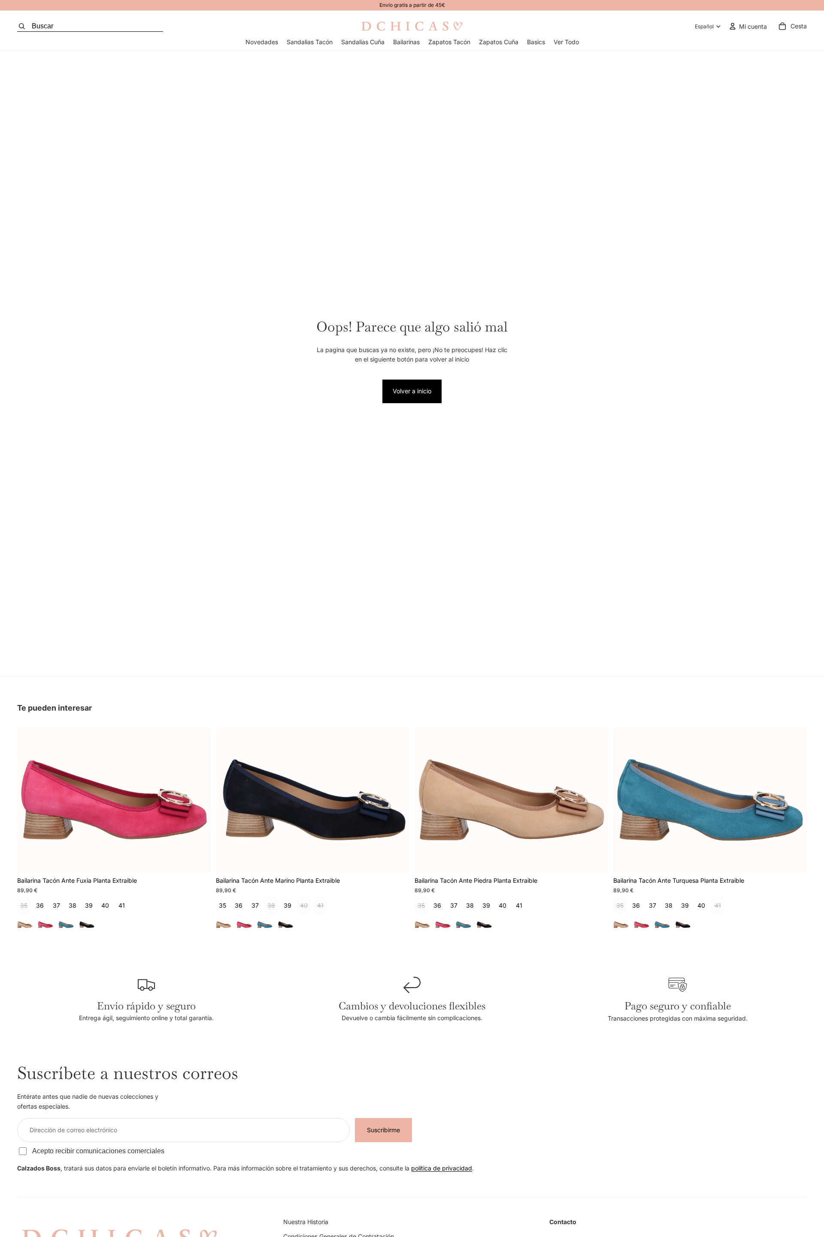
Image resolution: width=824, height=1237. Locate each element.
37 (56, 905)
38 (72, 905)
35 (222, 905)
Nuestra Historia (305, 1221)
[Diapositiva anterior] (30, 799)
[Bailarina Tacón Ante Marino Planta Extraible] (86, 924)
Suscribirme (383, 1130)
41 (121, 905)
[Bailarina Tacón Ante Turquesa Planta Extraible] (66, 924)
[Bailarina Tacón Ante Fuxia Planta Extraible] (45, 924)
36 (40, 905)
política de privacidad (441, 1168)
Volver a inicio (412, 391)
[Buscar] (90, 26)
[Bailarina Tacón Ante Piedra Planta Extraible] (25, 924)
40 (105, 905)
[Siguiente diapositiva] (198, 799)
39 (89, 905)
